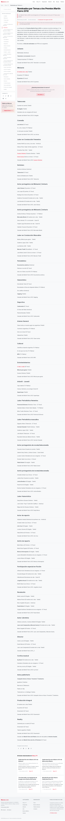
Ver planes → (41, 94)
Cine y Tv (38, 1)
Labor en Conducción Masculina (8, 37)
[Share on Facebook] (3, 96)
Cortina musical (7, 83)
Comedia (6, 22)
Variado (24, 813)
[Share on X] (6, 96)
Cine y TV (7, 5)
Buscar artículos (37, 804)
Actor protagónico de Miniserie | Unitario (8, 30)
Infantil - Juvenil (7, 52)
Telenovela (6, 20)
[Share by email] (6, 98)
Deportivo (6, 43)
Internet (49, 1)
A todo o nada (20, 366)
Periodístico (6, 39)
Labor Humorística (7, 67)
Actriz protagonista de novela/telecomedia (8, 64)
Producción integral (8, 87)
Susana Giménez (21, 153)
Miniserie (6, 18)
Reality (5, 89)
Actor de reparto (7, 69)
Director (5, 80)
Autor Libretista (7, 78)
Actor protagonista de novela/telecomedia (8, 61)
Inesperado (44, 1)
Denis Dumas (20, 156)
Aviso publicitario (7, 85)
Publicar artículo (37, 806)
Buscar (57, 1)
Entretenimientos (7, 49)
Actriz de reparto (7, 71)
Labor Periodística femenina (7, 55)
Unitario (5, 15)
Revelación (6, 76)
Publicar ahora (54, 812)
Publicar (62, 1)
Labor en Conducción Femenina (8, 25)
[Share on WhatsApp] (11, 96)
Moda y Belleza (26, 811)
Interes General (7, 45)
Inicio (34, 1)
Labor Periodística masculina (7, 58)
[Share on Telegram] (3, 98)
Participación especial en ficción (8, 74)
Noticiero (6, 27)
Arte (54, 1)
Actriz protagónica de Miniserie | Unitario (8, 33)
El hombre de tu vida (22, 71)
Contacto (4, 809)
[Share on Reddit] (8, 96)
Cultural (5, 47)
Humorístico (6, 41)
